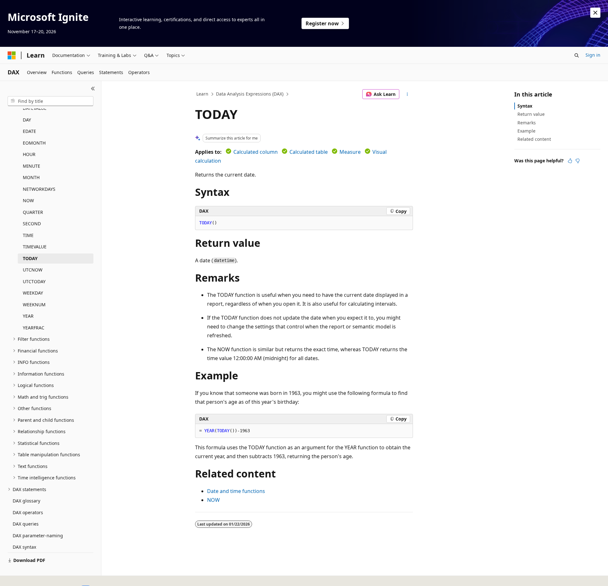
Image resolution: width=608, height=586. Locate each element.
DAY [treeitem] (27, 120)
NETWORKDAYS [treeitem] (39, 189)
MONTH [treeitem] (31, 177)
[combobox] (50, 101)
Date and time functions (236, 491)
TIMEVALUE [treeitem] (35, 247)
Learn (202, 94)
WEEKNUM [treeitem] (34, 305)
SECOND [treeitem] (32, 224)
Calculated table (308, 151)
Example (526, 131)
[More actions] (407, 94)
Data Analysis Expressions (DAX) (249, 94)
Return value (531, 114)
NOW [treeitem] (28, 200)
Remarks (526, 123)
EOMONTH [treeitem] (34, 143)
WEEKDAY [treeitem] (33, 293)
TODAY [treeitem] (30, 258)
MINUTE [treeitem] (31, 166)
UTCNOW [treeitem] (32, 270)
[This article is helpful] (570, 161)
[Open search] (576, 55)
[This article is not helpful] (577, 161)
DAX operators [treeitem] (28, 512)
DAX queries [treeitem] (26, 524)
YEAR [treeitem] (28, 316)
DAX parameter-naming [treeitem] (38, 536)
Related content (534, 139)
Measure (350, 151)
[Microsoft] (12, 55)
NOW (213, 499)
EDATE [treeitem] (29, 131)
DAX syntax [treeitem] (24, 547)
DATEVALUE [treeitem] (35, 108)
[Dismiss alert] (595, 13)
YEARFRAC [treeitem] (33, 328)
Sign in (593, 55)
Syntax (524, 106)
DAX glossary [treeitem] (26, 501)
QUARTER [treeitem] (33, 212)
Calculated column (255, 151)
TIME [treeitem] (28, 235)
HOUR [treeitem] (29, 154)
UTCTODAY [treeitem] (34, 281)
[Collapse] (92, 89)
